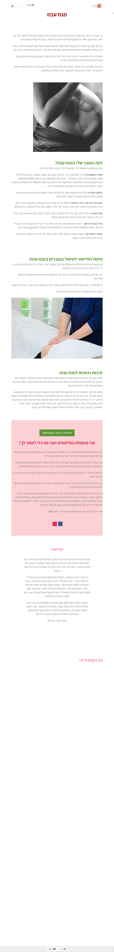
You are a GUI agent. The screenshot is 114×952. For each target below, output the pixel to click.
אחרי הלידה (93, 829)
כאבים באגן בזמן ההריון (87, 791)
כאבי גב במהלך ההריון (87, 905)
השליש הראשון (91, 867)
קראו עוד (96, 696)
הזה (51, 511)
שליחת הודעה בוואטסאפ (57, 432)
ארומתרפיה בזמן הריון (87, 715)
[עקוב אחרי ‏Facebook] (60, 524)
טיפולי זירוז (93, 753)
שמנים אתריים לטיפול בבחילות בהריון (79, 677)
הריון (98, 681)
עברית (29, 5)
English (50, 949)
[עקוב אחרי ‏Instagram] (55, 524)
